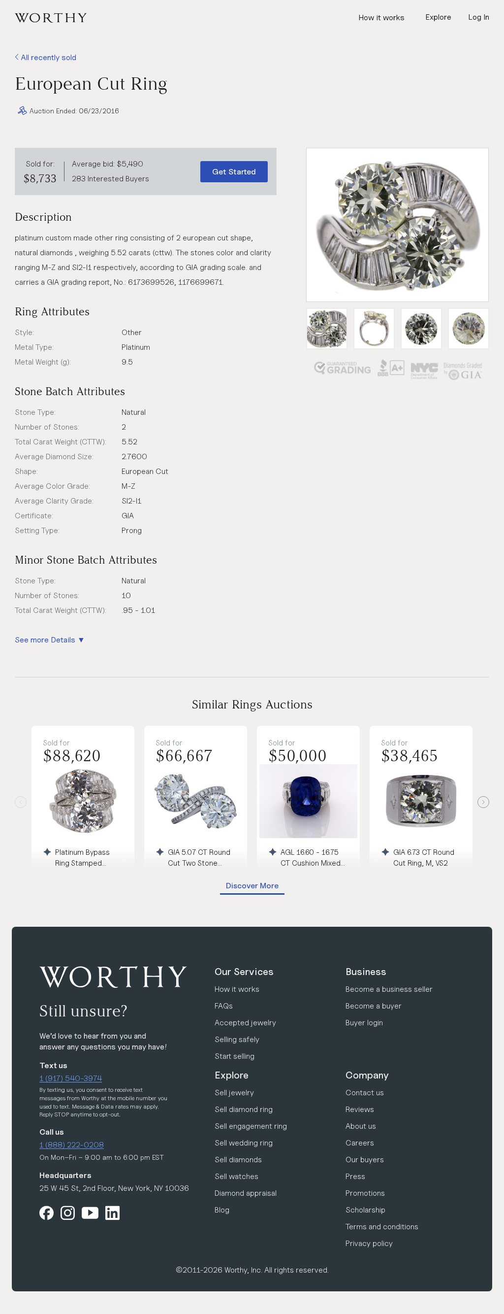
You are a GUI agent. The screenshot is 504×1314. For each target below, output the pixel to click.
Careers (360, 1142)
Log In (478, 17)
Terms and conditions (382, 1226)
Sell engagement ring (251, 1126)
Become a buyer (374, 1006)
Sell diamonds (238, 1159)
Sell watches (236, 1176)
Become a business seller (389, 989)
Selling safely (237, 1039)
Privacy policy (369, 1243)
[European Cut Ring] (397, 225)
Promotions (365, 1193)
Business (366, 971)
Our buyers (365, 1159)
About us (361, 1126)
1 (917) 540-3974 (70, 1078)
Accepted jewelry (245, 1022)
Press (355, 1176)
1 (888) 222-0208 (71, 1144)
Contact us (365, 1092)
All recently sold (47, 57)
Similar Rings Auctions (252, 704)
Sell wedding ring (244, 1142)
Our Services (244, 971)
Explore (232, 1075)
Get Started (234, 171)
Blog (222, 1209)
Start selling (234, 1056)
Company (367, 1075)
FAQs (224, 1006)
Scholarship (365, 1209)
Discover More (252, 885)
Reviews (360, 1109)
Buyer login (364, 1022)
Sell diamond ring (244, 1109)
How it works (381, 17)
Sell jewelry (234, 1092)
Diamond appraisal (246, 1193)
